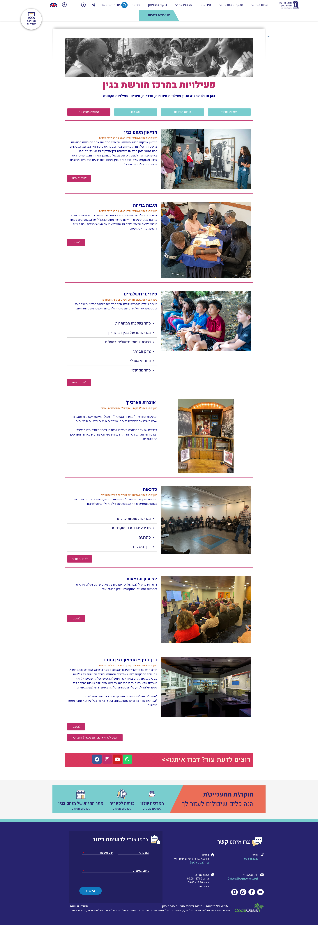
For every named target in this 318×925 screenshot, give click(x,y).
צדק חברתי (142, 351)
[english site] (53, 5)
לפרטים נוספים (152, 808)
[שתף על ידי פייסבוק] (83, 4)
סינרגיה (145, 537)
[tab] (112, 323)
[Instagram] (107, 759)
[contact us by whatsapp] (74, 4)
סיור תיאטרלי (140, 361)
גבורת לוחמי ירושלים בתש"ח (128, 342)
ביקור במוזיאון (157, 4)
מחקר (136, 4)
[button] (229, 112)
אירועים (205, 4)
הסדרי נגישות (79, 906)
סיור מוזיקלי (141, 370)
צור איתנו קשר (111, 4)
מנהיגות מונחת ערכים (134, 518)
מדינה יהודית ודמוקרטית (131, 528)
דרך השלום (142, 546)
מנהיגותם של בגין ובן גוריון (129, 332)
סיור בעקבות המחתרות (133, 323)
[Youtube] (117, 759)
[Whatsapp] (127, 759)
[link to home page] (289, 5)
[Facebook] (97, 759)
